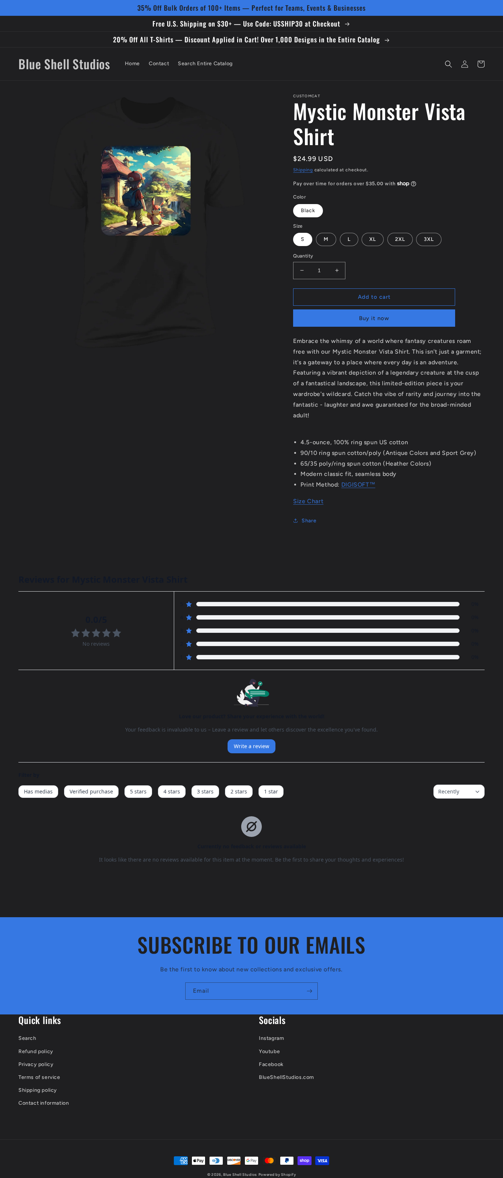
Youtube (269, 1051)
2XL (400, 239)
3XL (429, 239)
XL (372, 239)
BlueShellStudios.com (286, 1077)
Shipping (303, 169)
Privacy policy (35, 1064)
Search (27, 1038)
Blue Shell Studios (240, 1174)
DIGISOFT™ (358, 484)
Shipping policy (37, 1090)
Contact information (43, 1103)
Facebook (271, 1064)
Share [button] (309, 521)
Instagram (271, 1038)
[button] (448, 64)
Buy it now (374, 318)
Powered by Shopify (277, 1174)
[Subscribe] (309, 991)
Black (308, 210)
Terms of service (39, 1077)
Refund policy (35, 1051)
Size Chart (308, 501)
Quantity (303, 256)
